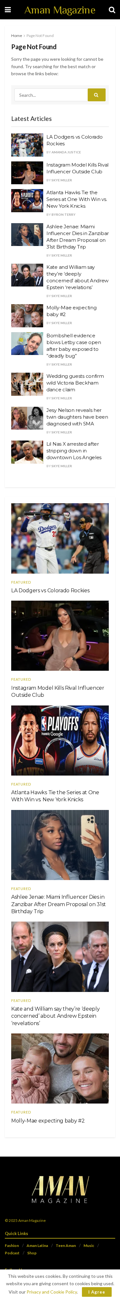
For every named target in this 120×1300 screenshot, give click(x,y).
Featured (21, 582)
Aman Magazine (59, 9)
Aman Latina (37, 1245)
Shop (31, 1252)
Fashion (12, 1245)
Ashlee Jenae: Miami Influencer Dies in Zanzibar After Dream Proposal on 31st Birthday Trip (58, 904)
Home (16, 35)
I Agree (96, 1292)
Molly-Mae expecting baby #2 (47, 1121)
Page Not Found (40, 35)
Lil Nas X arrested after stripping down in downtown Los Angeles (73, 450)
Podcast (12, 1252)
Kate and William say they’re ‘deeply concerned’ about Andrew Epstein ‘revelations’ (55, 1016)
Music (89, 1245)
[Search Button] (97, 94)
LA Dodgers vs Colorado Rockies (50, 590)
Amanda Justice (66, 152)
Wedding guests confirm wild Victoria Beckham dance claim (75, 383)
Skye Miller (62, 180)
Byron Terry (64, 214)
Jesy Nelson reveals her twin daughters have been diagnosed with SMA (77, 417)
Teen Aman (66, 1245)
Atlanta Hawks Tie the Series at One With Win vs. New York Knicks (76, 199)
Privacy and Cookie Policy (52, 1292)
